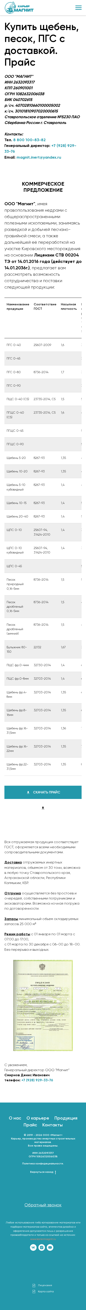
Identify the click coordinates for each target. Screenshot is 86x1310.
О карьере (37, 1118)
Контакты (52, 1124)
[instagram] (41, 1247)
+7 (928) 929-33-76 (37, 1080)
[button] (43, 1205)
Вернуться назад (41, 1171)
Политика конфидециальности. (43, 1163)
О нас (15, 1118)
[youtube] (50, 1247)
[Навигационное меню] (78, 8)
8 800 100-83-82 (29, 139)
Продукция (65, 1118)
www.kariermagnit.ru (43, 1239)
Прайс (30, 1124)
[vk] (33, 1247)
